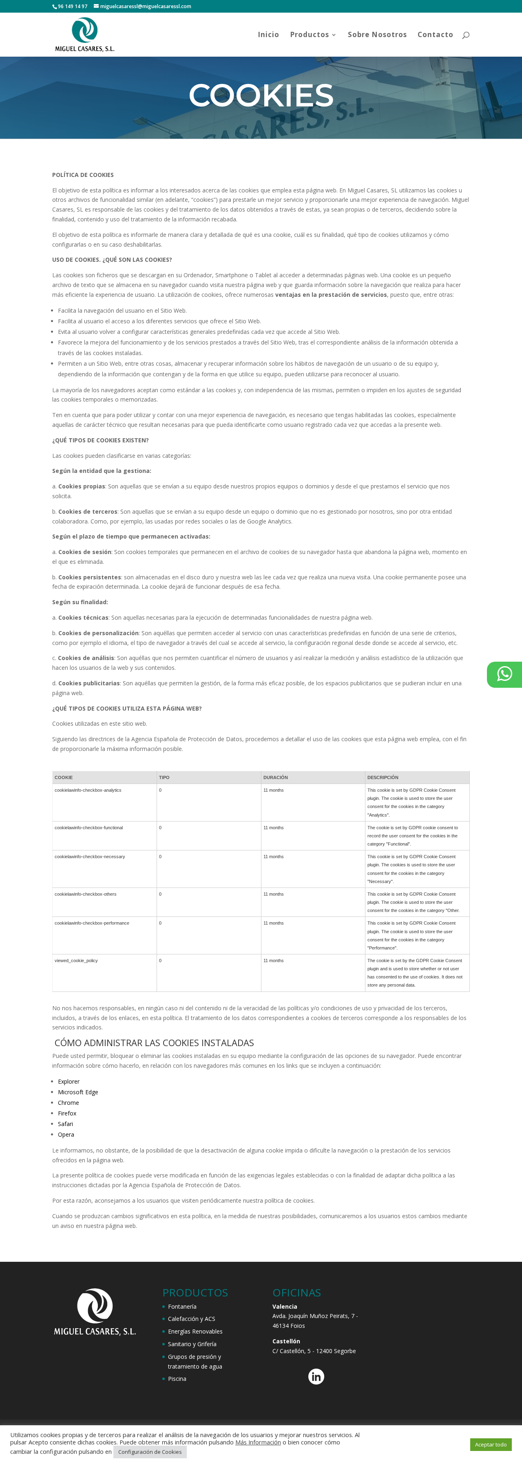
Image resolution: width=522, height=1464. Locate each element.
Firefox (67, 1113)
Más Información (258, 1442)
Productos (309, 35)
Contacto (435, 35)
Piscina (177, 1378)
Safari (65, 1124)
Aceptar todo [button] (491, 1444)
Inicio (268, 35)
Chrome (68, 1102)
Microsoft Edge (78, 1092)
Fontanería (182, 1306)
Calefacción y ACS (191, 1319)
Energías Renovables (195, 1331)
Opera (66, 1134)
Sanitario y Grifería (192, 1344)
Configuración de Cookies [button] (150, 1451)
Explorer (69, 1081)
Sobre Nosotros (377, 35)
